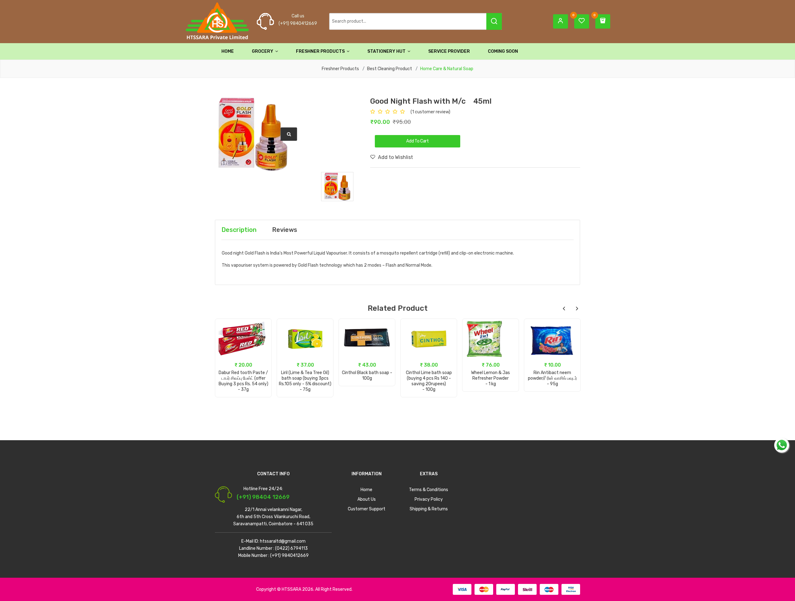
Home (227, 51)
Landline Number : (256, 548)
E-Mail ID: (250, 541)
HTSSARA (291, 589)
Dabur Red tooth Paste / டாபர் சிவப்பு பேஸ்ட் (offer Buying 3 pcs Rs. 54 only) (243, 378)
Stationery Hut (387, 51)
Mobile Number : (253, 555)
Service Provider (449, 51)
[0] (582, 21)
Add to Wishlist (395, 157)
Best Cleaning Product (389, 69)
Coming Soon (503, 51)
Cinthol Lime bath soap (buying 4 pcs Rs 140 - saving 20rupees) (429, 378)
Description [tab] (239, 229)
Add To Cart (417, 141)
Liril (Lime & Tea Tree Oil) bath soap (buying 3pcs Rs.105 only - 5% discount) (305, 378)
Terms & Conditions (428, 489)
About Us (366, 499)
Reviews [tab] (284, 229)
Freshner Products (321, 51)
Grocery (263, 51)
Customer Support (366, 509)
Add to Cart (243, 385)
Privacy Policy (429, 499)
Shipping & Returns (429, 509)
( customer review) (430, 112)
